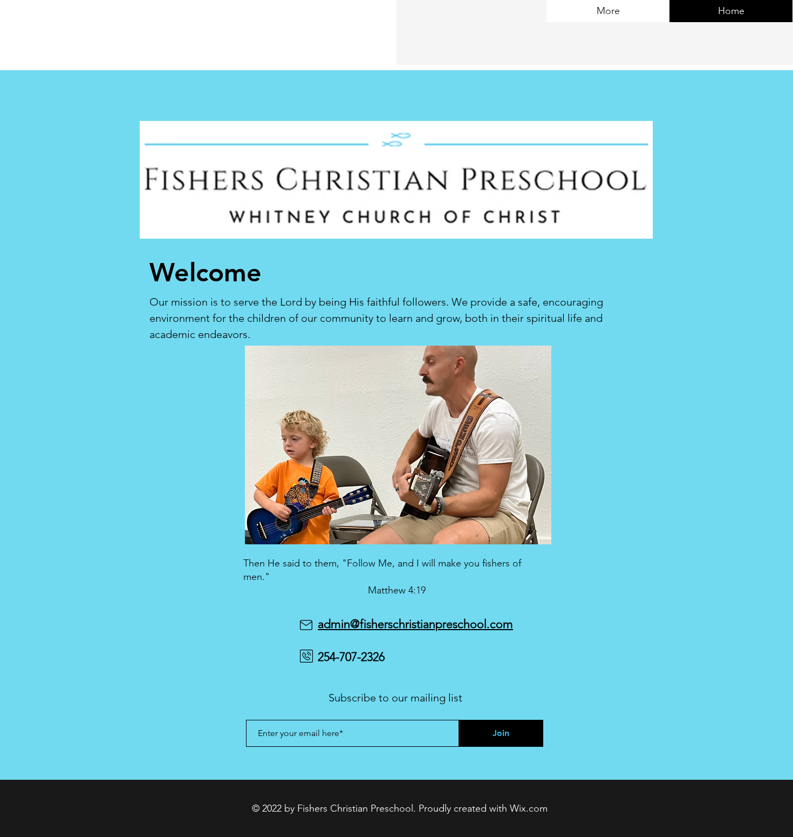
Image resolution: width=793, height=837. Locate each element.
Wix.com (529, 808)
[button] (398, 445)
